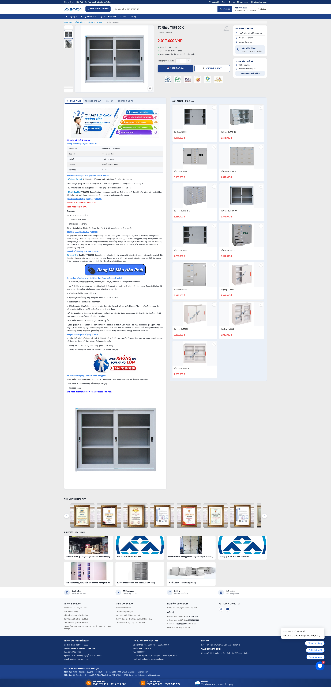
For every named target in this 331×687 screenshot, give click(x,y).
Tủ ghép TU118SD (181, 329)
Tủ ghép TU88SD (227, 289)
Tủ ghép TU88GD (227, 329)
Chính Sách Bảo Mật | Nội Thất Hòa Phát (130, 622)
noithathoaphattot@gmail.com (151, 659)
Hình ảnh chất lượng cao (247, 68)
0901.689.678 (145, 648)
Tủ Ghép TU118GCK (229, 211)
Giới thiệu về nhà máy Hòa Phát (75, 608)
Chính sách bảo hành (123, 608)
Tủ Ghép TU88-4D (181, 289)
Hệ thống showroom (258, 2)
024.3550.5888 (248, 48)
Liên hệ (133, 16)
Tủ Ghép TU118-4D (228, 132)
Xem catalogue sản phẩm (250, 73)
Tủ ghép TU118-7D (181, 171)
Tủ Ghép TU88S (180, 132)
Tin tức (232, 2)
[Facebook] (221, 609)
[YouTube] (227, 609)
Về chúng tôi (214, 2)
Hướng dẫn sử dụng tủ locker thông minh (182, 608)
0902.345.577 (172, 684)
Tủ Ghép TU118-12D (229, 171)
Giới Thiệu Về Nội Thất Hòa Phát (76, 619)
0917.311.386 (89, 648)
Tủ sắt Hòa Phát (74, 192)
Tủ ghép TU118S (180, 250)
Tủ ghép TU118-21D (182, 211)
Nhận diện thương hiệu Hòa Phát (76, 615)
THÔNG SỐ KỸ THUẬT (93, 101)
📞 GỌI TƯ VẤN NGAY (212, 68)
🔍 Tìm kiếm (225, 9)
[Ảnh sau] (68, 91)
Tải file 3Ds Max (244, 65)
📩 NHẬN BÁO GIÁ (175, 68)
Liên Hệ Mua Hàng (71, 611)
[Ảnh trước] (68, 27)
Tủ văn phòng (72, 255)
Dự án (224, 2)
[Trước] (66, 515)
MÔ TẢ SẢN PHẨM (74, 101)
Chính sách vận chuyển (124, 611)
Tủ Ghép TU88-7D (228, 250)
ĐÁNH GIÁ (109, 101)
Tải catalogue (242, 2)
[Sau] (264, 515)
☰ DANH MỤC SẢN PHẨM (98, 9)
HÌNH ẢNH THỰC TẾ (125, 101)
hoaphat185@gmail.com (181, 627)
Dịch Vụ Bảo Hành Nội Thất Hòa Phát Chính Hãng (134, 619)
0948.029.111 (76, 648)
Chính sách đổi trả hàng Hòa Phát (128, 615)
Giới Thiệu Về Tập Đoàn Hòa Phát (76, 622)
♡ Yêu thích (262, 9)
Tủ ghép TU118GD (181, 368)
